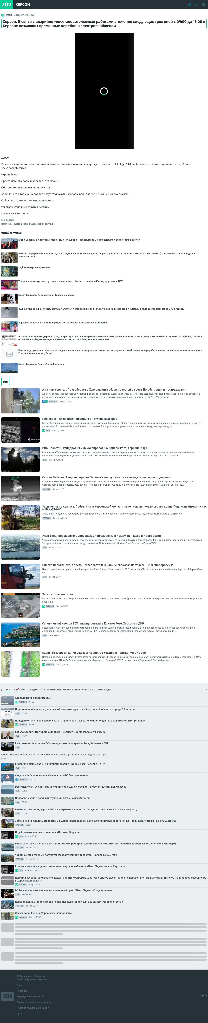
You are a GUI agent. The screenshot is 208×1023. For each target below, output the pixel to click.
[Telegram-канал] (189, 4)
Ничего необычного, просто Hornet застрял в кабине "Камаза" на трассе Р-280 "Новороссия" (107, 565)
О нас (20, 985)
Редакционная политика (30, 996)
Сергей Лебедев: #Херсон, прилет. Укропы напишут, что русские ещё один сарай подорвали (106, 477)
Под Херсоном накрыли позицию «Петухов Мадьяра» (79, 419)
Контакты (22, 991)
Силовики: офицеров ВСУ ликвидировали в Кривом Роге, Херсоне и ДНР (93, 623)
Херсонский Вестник (36, 207)
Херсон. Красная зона (57, 594)
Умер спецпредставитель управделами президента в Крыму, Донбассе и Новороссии (101, 536)
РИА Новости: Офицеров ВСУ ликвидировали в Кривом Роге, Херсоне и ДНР (95, 448)
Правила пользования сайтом (33, 1008)
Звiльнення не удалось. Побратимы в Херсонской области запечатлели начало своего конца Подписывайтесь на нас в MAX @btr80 (124, 508)
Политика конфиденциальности (34, 1002)
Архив (20, 1013)
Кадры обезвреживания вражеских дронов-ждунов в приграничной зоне (94, 653)
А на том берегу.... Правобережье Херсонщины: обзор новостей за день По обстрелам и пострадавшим (114, 389)
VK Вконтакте (19, 213)
